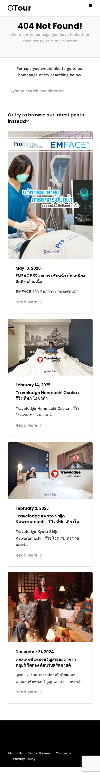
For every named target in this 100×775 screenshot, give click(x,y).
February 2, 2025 (32, 508)
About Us (15, 753)
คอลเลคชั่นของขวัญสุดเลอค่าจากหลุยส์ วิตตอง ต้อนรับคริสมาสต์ (46, 662)
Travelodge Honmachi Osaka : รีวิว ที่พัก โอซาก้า (47, 395)
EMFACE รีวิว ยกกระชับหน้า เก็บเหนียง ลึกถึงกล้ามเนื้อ (50, 278)
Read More (26, 302)
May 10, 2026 (28, 268)
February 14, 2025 (33, 385)
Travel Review (39, 753)
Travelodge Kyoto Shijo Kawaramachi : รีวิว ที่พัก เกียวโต (47, 519)
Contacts (64, 753)
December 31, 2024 (35, 651)
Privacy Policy (24, 759)
